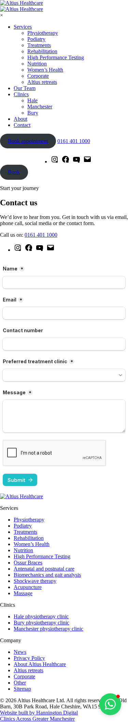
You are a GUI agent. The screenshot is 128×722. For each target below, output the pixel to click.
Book (14, 172)
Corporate (38, 76)
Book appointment (28, 141)
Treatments (39, 45)
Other (20, 683)
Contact (22, 125)
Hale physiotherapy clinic (41, 616)
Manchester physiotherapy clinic (48, 629)
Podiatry (36, 39)
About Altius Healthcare (40, 664)
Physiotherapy (42, 33)
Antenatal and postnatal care (44, 569)
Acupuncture (28, 587)
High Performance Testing (55, 57)
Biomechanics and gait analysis (47, 575)
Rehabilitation (42, 51)
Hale (32, 100)
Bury (32, 113)
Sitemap (22, 689)
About (20, 119)
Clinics (21, 94)
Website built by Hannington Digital (39, 713)
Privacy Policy (29, 658)
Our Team (24, 88)
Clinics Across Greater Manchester (37, 719)
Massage (23, 593)
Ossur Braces (28, 562)
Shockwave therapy (35, 581)
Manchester (39, 106)
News (20, 652)
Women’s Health (45, 70)
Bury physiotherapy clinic (41, 622)
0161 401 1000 (73, 141)
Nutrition (37, 64)
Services (23, 27)
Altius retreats (42, 82)
